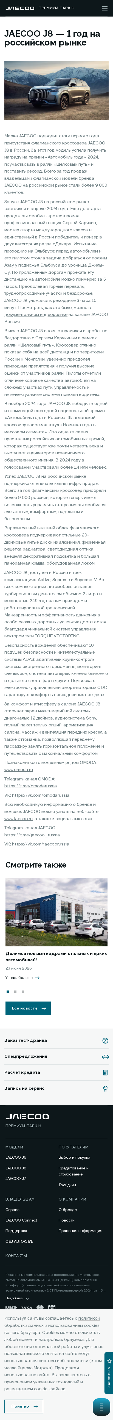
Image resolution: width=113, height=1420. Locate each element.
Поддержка (16, 1231)
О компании (72, 1199)
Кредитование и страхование (74, 1171)
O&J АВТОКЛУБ (19, 1242)
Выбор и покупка (74, 1157)
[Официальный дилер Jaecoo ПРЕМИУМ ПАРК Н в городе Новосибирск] (19, 8)
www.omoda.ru (18, 770)
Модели (14, 1147)
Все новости (24, 1008)
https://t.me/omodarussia (30, 786)
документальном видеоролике (35, 315)
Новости (67, 1220)
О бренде (68, 1210)
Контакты (16, 1256)
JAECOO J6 (15, 1157)
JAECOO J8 (15, 1168)
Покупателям (74, 1147)
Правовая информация (80, 1231)
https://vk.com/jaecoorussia (40, 844)
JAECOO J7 (15, 1179)
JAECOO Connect (21, 1220)
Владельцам (20, 1199)
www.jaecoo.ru (18, 819)
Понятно (20, 1406)
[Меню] (104, 8)
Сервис (12, 1210)
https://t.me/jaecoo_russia (32, 835)
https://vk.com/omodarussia (40, 795)
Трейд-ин (67, 1185)
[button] (8, 991)
